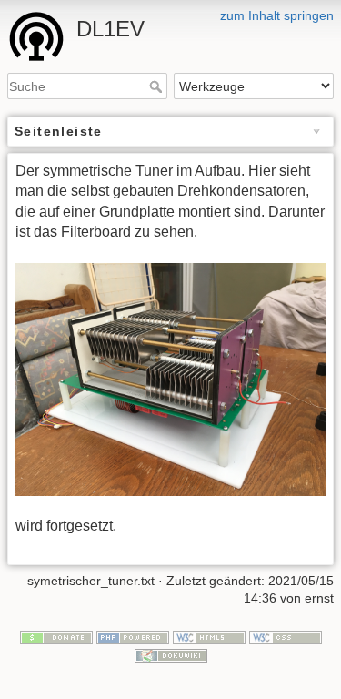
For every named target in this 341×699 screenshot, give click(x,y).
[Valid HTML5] (209, 636)
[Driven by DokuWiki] (171, 654)
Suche (157, 86)
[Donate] (56, 636)
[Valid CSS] (285, 636)
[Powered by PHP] (132, 636)
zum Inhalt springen (277, 15)
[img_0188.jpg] (170, 379)
